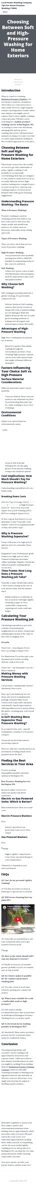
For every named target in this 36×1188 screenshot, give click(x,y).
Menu (5, 12)
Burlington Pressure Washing (14, 99)
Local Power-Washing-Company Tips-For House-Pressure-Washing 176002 (16, 5)
